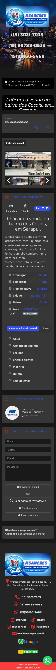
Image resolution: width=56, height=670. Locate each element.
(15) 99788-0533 (26, 45)
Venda (20, 81)
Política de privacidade (28, 664)
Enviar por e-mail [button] (29, 487)
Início (10, 81)
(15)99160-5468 (27, 56)
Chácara (12, 85)
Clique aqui (11, 534)
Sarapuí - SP (34, 81)
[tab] (15, 143)
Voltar (47, 85)
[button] (8, 164)
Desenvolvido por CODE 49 (28, 667)
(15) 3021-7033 (27, 34)
